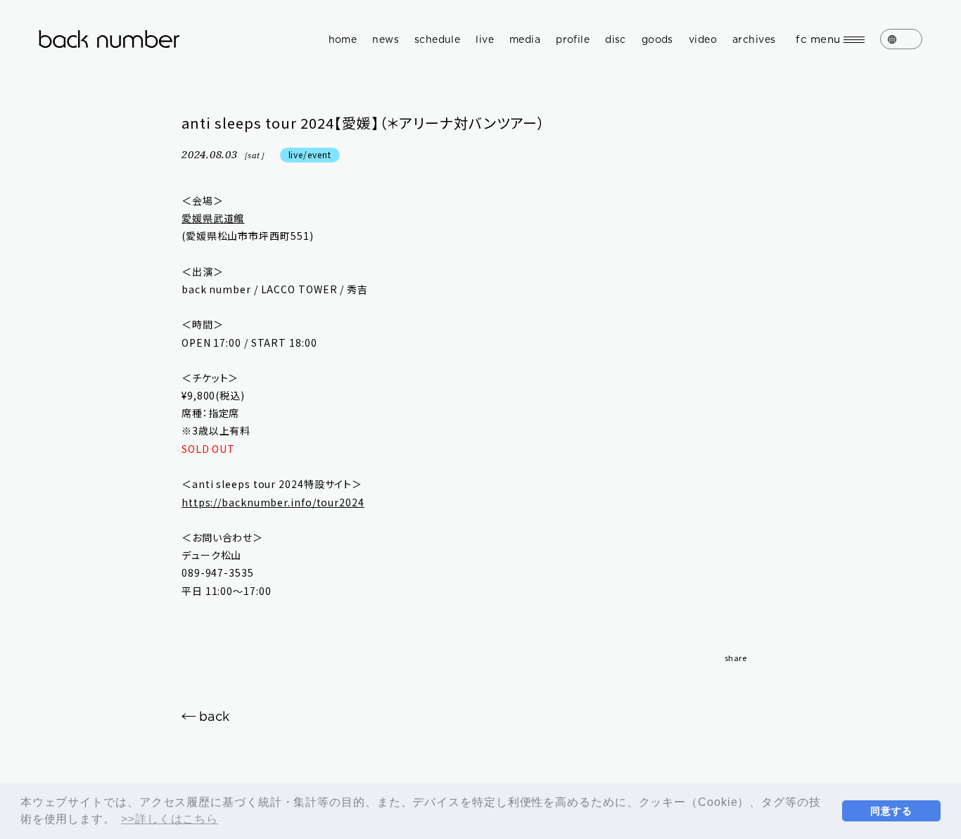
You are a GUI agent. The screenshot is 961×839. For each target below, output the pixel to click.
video (703, 39)
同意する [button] (891, 810)
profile (573, 39)
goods (657, 39)
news (385, 39)
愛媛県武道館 (213, 218)
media (524, 39)
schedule (437, 39)
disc (615, 39)
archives (753, 39)
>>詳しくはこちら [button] (169, 819)
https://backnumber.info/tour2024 (273, 502)
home (343, 39)
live (485, 39)
